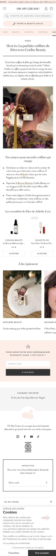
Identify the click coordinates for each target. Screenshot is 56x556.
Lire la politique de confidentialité (16, 543)
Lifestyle (29, 32)
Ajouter (14, 253)
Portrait (43, 32)
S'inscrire (28, 372)
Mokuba (24, 174)
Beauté (16, 32)
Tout (5, 32)
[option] (14, 236)
